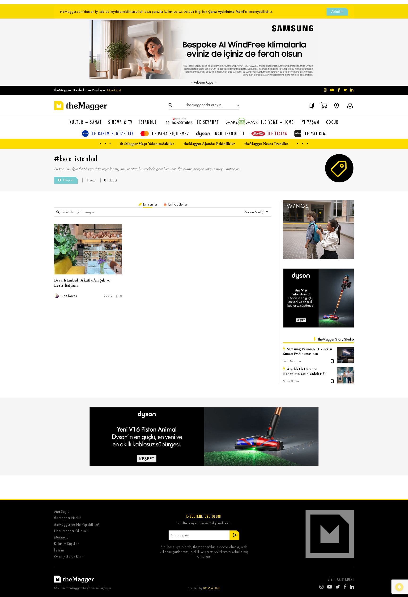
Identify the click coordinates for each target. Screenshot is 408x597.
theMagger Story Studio (336, 339)
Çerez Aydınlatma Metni (226, 11)
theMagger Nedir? (67, 518)
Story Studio (291, 381)
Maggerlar (62, 537)
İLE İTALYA (278, 133)
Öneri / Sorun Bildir (68, 557)
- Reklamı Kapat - (204, 82)
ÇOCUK (332, 122)
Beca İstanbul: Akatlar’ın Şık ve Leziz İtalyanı (82, 283)
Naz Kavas (68, 296)
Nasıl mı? (114, 90)
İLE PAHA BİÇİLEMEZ (170, 133)
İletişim (59, 550)
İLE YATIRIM (315, 133)
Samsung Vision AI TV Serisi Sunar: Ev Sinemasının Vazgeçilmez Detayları (307, 351)
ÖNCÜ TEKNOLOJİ (228, 133)
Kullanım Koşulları (66, 544)
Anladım (337, 11)
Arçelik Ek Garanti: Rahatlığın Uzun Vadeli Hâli (305, 371)
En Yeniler (149, 204)
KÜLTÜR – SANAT (85, 122)
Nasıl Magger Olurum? (71, 531)
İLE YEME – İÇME (277, 122)
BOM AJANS (212, 588)
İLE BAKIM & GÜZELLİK (112, 133)
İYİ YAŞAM (310, 122)
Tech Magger (292, 361)
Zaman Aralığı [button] (254, 212)
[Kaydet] (332, 361)
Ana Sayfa (62, 512)
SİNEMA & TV (120, 122)
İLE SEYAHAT (207, 122)
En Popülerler (177, 204)
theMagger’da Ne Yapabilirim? (77, 525)
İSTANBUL (148, 122)
